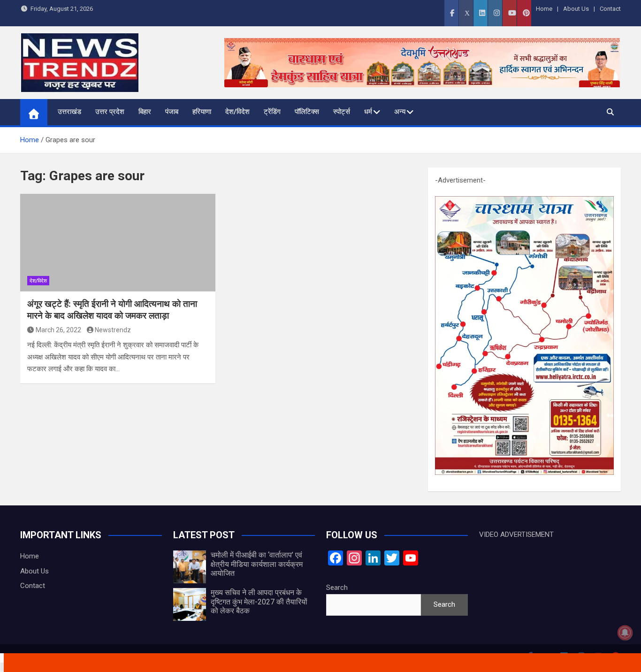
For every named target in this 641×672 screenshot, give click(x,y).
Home (544, 8)
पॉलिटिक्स (307, 111)
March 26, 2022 (58, 330)
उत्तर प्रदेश (109, 111)
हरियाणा (201, 111)
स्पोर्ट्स (341, 111)
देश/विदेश (237, 111)
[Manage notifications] (625, 632)
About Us (576, 8)
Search (337, 587)
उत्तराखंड (69, 111)
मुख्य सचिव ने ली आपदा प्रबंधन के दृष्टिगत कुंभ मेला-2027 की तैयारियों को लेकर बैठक (259, 601)
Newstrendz (113, 330)
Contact (610, 8)
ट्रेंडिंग (272, 111)
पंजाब (171, 111)
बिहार (144, 111)
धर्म (368, 111)
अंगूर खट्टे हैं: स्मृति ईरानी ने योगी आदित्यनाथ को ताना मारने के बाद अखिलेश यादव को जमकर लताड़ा (112, 309)
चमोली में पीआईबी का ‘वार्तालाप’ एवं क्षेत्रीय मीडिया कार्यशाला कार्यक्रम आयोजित (257, 563)
